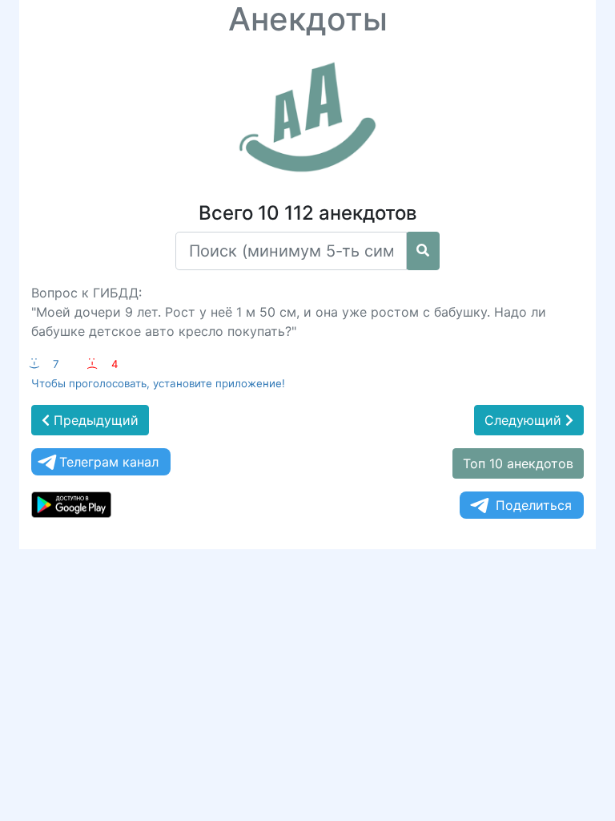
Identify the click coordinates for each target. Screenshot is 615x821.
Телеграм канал (109, 462)
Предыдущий (94, 420)
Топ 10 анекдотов (518, 463)
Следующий (524, 420)
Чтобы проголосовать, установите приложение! (158, 383)
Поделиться (534, 505)
